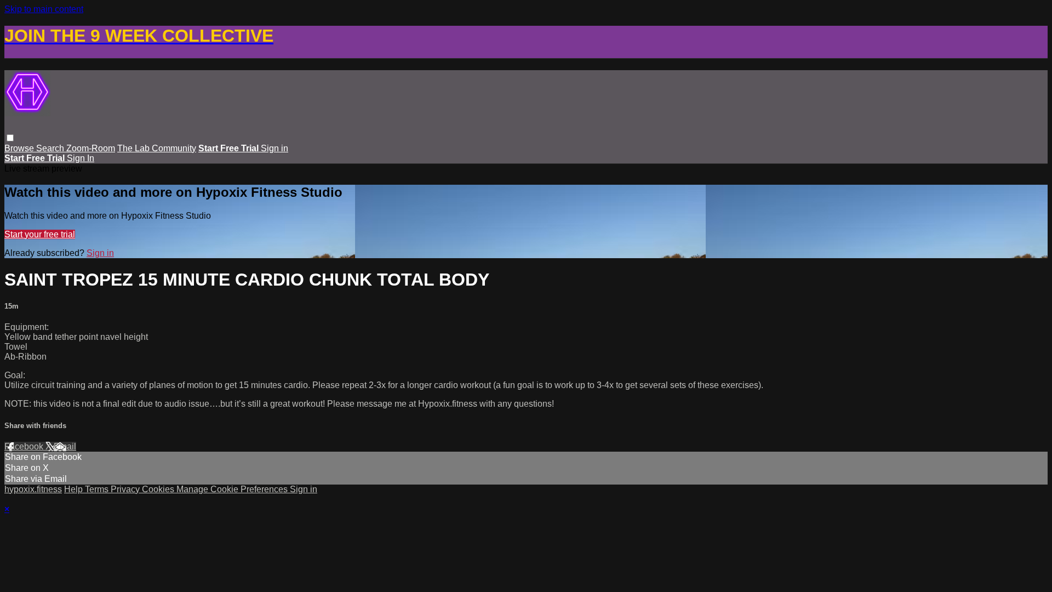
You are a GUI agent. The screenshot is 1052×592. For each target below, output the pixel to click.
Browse (20, 148)
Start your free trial (39, 234)
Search (51, 148)
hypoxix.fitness (33, 489)
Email (65, 446)
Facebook (24, 446)
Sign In (80, 158)
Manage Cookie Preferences (233, 489)
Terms (98, 489)
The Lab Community (156, 148)
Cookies (159, 489)
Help (74, 489)
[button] (10, 137)
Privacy (126, 489)
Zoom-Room (90, 148)
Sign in (274, 148)
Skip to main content (43, 9)
